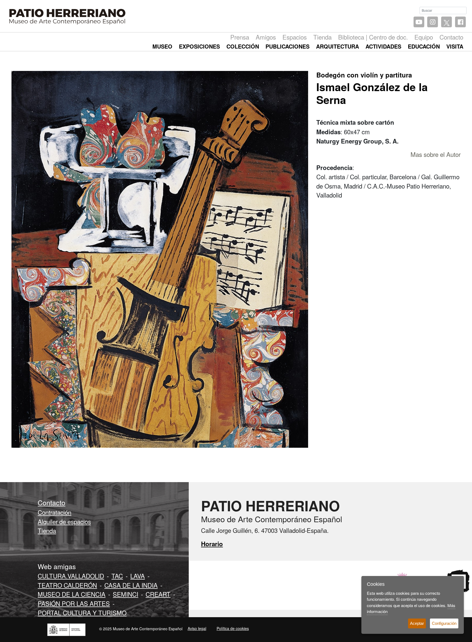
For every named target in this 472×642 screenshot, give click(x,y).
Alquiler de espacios (64, 521)
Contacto (451, 36)
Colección (242, 46)
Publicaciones (287, 46)
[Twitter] (446, 22)
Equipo (423, 36)
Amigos (266, 36)
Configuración (444, 623)
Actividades (383, 46)
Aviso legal (197, 628)
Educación (424, 46)
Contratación (54, 512)
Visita (454, 46)
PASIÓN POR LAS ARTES (74, 603)
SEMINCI (125, 594)
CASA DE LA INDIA (131, 585)
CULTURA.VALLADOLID (71, 575)
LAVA (137, 575)
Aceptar (417, 623)
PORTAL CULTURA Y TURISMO (82, 612)
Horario (212, 543)
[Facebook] (460, 22)
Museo (162, 46)
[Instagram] (433, 22)
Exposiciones (199, 46)
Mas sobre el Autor (436, 154)
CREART (158, 594)
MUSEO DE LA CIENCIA (71, 594)
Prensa (239, 36)
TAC (117, 575)
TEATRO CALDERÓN (67, 585)
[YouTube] (419, 22)
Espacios (294, 36)
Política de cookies (233, 628)
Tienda (322, 36)
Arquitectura (337, 46)
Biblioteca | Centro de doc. (373, 36)
